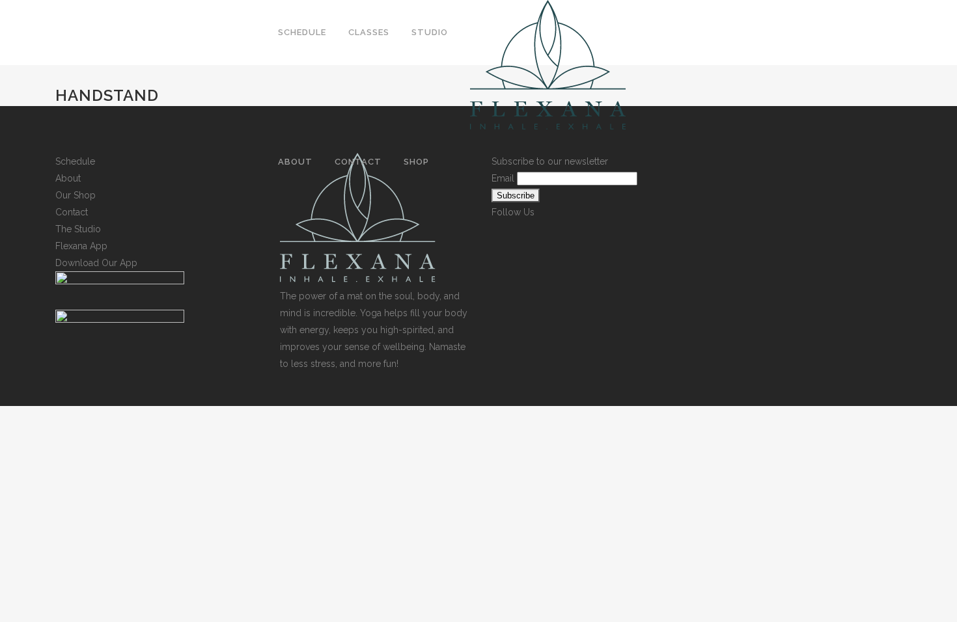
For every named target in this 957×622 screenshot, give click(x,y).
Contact (71, 212)
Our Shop (75, 195)
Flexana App (81, 246)
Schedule (75, 161)
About (68, 178)
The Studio (78, 229)
